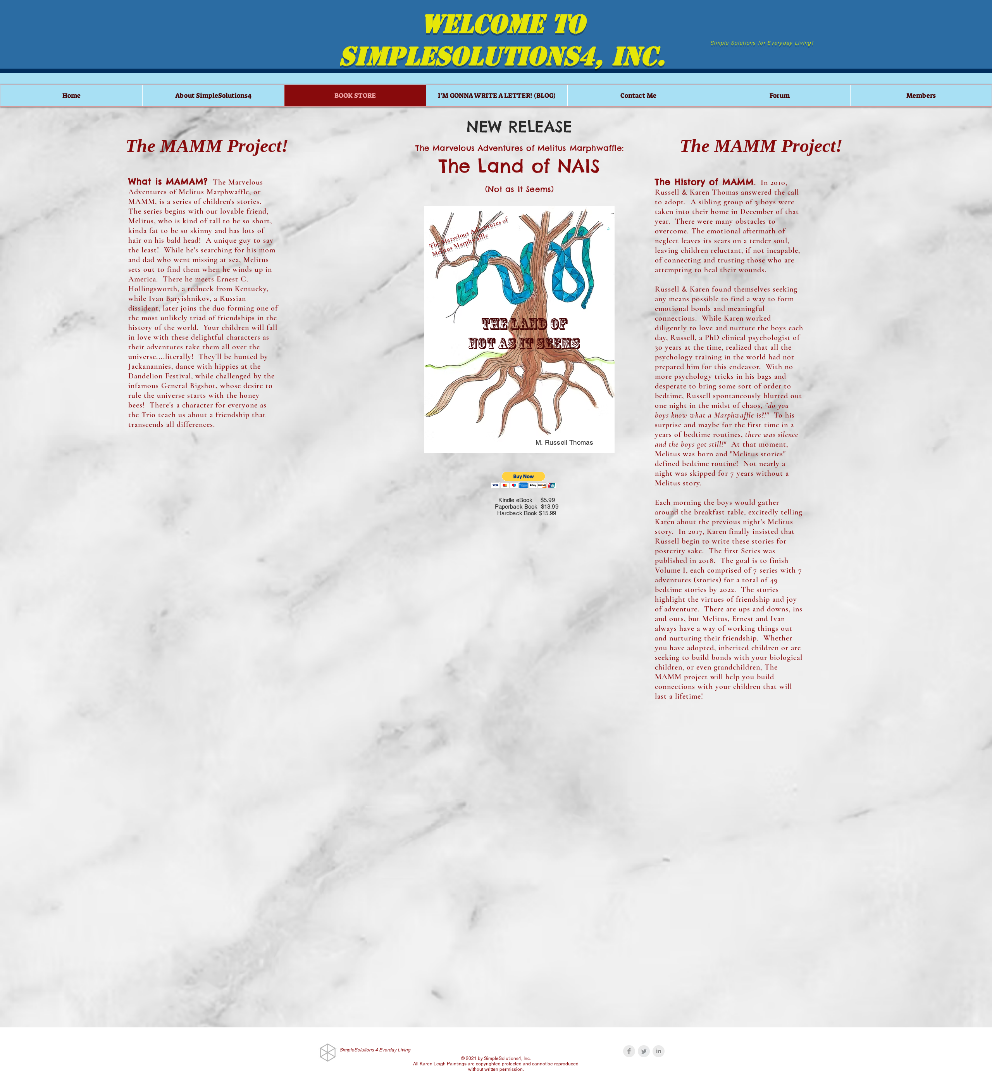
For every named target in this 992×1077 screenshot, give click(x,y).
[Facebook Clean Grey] (629, 1051)
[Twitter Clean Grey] (644, 1051)
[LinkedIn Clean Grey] (659, 1051)
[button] (524, 480)
